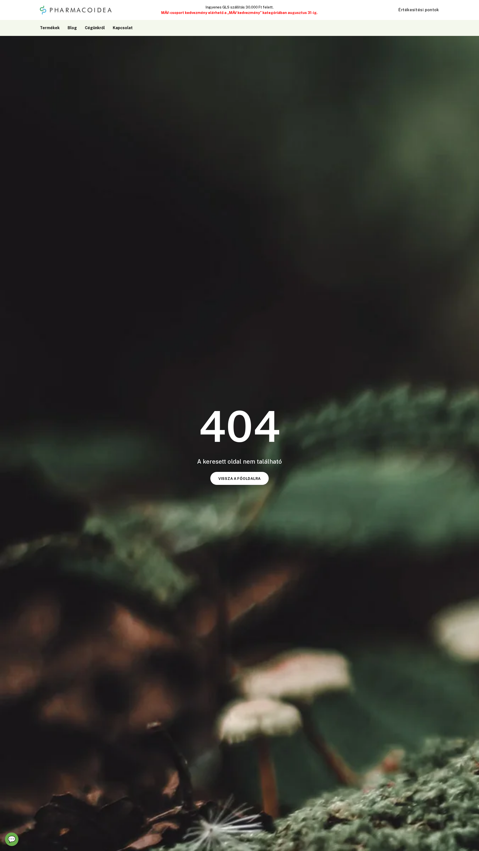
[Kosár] (433, 28)
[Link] (423, 27)
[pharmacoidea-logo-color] (76, 10)
